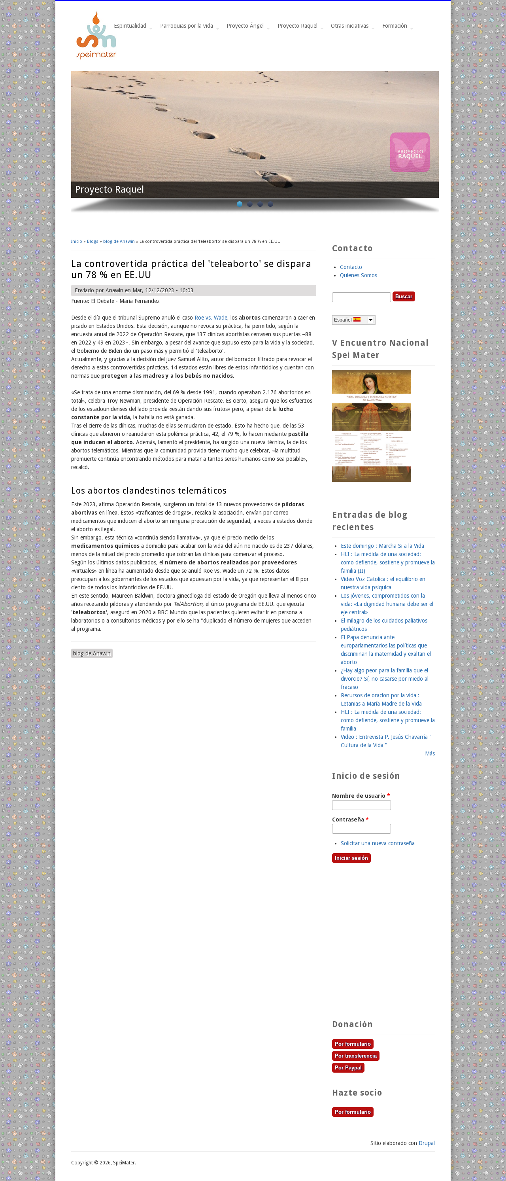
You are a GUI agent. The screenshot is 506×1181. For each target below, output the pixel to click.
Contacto (351, 267)
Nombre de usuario (361, 796)
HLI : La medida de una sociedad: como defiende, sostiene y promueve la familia (388, 720)
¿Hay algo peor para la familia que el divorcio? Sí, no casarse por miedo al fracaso (385, 678)
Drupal (427, 1143)
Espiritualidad (128, 28)
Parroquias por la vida (185, 28)
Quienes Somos (358, 275)
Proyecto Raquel (295, 28)
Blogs (92, 241)
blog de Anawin (119, 241)
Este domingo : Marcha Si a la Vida (382, 546)
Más (430, 753)
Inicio (76, 241)
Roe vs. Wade (210, 317)
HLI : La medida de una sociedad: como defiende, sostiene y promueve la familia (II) (388, 562)
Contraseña (350, 819)
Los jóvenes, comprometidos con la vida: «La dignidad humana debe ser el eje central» (387, 603)
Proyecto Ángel (243, 28)
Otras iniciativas (348, 28)
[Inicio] (97, 58)
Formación (393, 28)
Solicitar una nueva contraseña (378, 843)
